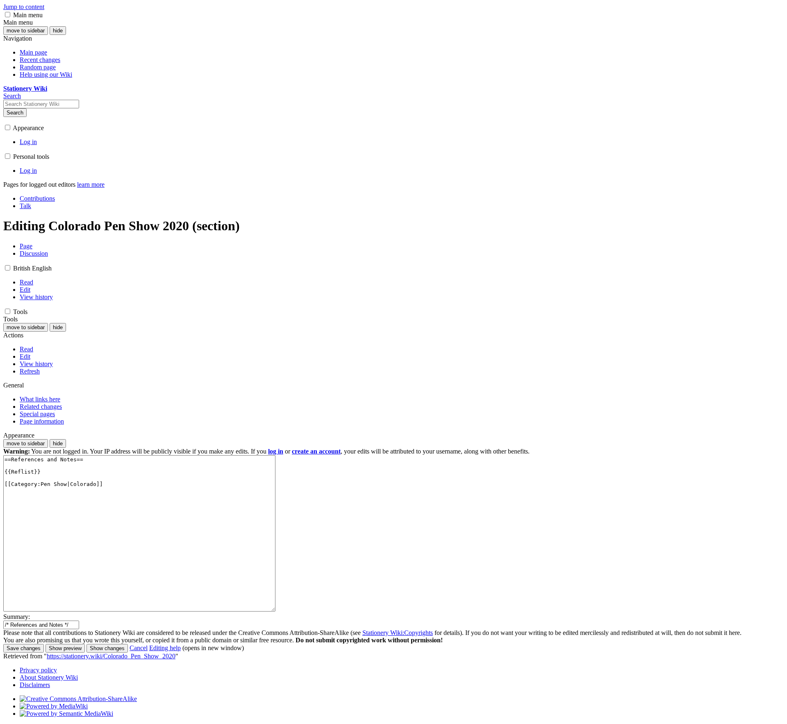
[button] (7, 14)
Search (15, 113)
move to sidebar (26, 30)
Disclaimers (35, 684)
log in (275, 451)
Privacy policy (38, 670)
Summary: (16, 616)
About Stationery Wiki (49, 677)
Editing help (165, 647)
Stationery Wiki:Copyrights (397, 632)
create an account (316, 451)
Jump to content (23, 6)
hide (58, 30)
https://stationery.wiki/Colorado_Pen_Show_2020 (111, 656)
